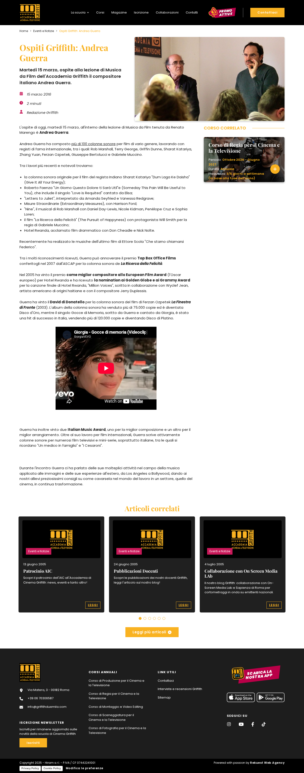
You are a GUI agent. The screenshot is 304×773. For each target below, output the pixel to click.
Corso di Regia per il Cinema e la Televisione (114, 696)
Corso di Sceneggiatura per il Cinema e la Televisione (111, 717)
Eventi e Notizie (43, 31)
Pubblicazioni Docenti (136, 571)
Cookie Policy (52, 768)
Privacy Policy (30, 768)
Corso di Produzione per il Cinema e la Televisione (116, 683)
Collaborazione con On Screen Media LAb (240, 573)
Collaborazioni (167, 12)
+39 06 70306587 (40, 698)
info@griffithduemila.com (46, 706)
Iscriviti (33, 743)
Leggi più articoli (149, 632)
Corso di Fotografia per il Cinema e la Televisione (117, 730)
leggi (93, 605)
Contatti (192, 12)
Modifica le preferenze (84, 768)
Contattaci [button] (267, 12)
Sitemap (164, 697)
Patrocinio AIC (37, 571)
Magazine (119, 12)
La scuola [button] (78, 12)
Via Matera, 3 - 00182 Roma (48, 690)
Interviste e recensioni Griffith (180, 689)
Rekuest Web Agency (267, 763)
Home (23, 31)
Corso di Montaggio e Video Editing (116, 706)
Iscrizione (141, 12)
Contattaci (166, 680)
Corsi (100, 12)
